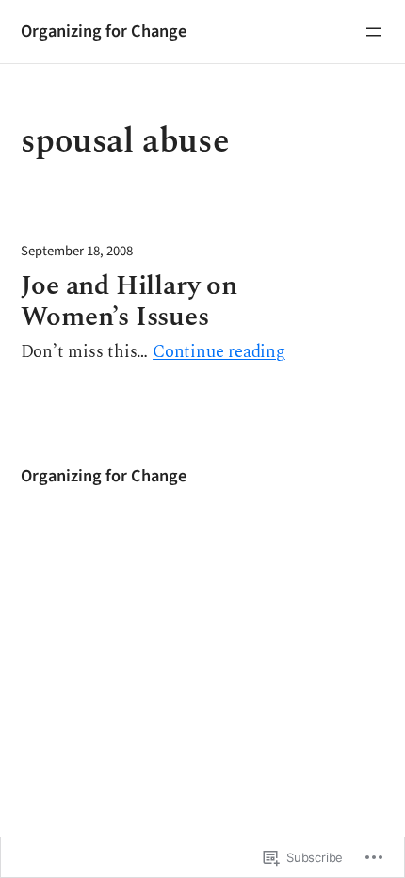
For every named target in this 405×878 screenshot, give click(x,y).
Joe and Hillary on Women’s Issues (129, 301)
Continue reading (219, 352)
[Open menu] (374, 32)
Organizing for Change (103, 31)
